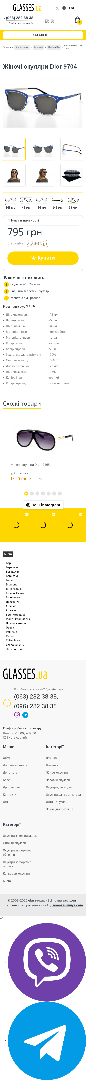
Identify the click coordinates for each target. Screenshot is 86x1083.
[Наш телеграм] (47, 1040)
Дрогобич (12, 601)
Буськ (9, 580)
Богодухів (12, 571)
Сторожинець (15, 644)
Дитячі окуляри (56, 802)
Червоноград (14, 649)
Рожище (11, 631)
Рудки (10, 636)
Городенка (13, 597)
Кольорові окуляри (16, 873)
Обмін (7, 757)
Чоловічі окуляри (58, 780)
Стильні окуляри (14, 843)
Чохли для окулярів (59, 809)
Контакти (9, 794)
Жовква (11, 610)
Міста (7, 881)
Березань (12, 567)
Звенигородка (15, 614)
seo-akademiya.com (67, 905)
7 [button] (60, 494)
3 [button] (37, 494)
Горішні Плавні (15, 593)
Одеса (10, 627)
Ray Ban (51, 757)
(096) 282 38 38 (35, 706)
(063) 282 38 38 (35, 696)
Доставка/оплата (15, 765)
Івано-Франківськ (18, 618)
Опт (5, 802)
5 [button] (49, 494)
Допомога (10, 772)
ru (56, 8)
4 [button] (43, 494)
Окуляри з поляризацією (20, 835)
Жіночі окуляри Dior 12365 (30, 464)
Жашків (11, 606)
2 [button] (32, 494)
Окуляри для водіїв (59, 787)
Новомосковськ (16, 623)
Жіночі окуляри (57, 772)
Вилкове (11, 584)
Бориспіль (12, 575)
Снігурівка (13, 640)
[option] (42, 450)
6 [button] (54, 494)
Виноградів (13, 588)
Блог (6, 780)
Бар (8, 563)
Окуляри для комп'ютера (63, 794)
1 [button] (26, 494)
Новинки (52, 765)
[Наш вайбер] (47, 962)
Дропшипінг (11, 787)
